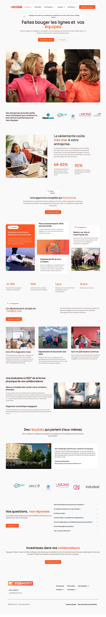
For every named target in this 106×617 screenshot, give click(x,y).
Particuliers (37, 7)
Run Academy (48, 7)
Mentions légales (71, 604)
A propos (60, 7)
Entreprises (27, 7)
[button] (77, 505)
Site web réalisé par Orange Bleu (87, 604)
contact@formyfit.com (15, 593)
